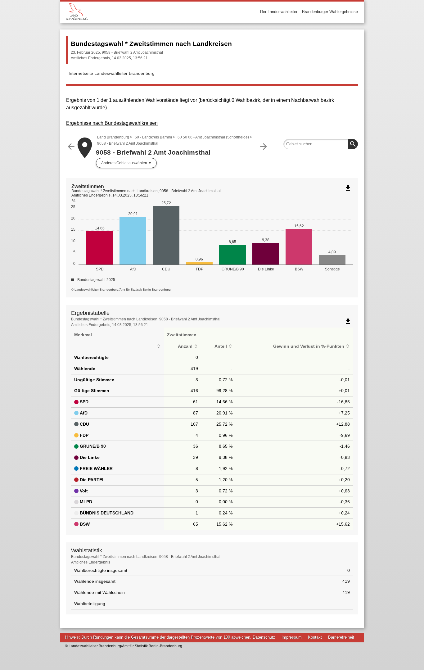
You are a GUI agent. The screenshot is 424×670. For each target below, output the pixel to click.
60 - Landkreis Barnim (153, 137)
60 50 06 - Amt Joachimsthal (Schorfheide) (213, 137)
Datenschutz (264, 637)
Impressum (292, 637)
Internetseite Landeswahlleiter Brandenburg (112, 73)
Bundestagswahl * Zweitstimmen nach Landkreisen (151, 43)
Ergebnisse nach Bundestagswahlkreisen (112, 123)
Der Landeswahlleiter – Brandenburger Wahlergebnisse (309, 11)
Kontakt (315, 637)
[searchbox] (320, 144)
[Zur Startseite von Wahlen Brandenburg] (139, 11)
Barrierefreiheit (341, 637)
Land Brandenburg (113, 137)
